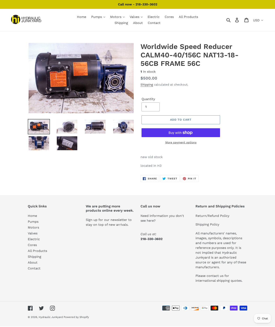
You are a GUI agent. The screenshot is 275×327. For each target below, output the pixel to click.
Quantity (148, 99)
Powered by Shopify (76, 317)
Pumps (33, 222)
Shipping (147, 84)
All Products (37, 251)
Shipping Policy (207, 224)
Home (32, 216)
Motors (33, 227)
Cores (32, 245)
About (32, 262)
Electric (34, 239)
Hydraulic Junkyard (51, 317)
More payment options (180, 142)
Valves (32, 233)
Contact (34, 268)
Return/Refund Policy (212, 216)
